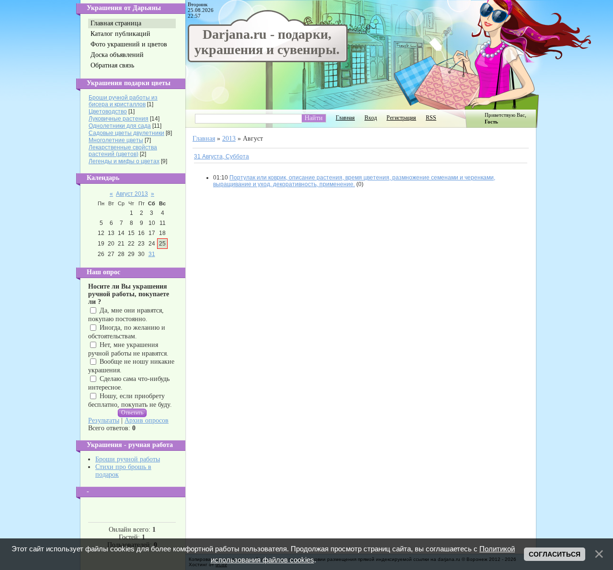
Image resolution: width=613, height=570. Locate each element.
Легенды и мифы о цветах (124, 161)
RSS (431, 117)
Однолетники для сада (120, 126)
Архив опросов (147, 420)
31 (151, 254)
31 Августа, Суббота (221, 156)
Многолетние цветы (116, 140)
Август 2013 (132, 193)
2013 (229, 138)
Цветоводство (108, 111)
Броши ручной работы (127, 459)
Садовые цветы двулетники (126, 133)
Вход (370, 117)
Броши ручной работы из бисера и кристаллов (123, 101)
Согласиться (554, 554)
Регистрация (401, 117)
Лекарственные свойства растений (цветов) (123, 150)
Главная (345, 117)
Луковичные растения (118, 118)
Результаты (103, 420)
